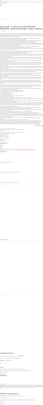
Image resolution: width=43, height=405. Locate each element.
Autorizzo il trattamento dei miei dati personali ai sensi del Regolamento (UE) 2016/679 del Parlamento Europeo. (21, 400)
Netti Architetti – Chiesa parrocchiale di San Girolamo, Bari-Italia (9, 182)
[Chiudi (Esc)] (0, 403)
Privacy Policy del (3, 372)
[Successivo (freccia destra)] (2, 404)
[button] (21, 24)
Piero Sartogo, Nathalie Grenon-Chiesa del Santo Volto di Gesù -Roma (10, 172)
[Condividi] (2, 403)
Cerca (1, 1)
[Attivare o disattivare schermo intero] (4, 403)
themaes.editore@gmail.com (4, 382)
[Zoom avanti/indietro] (5, 403)
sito (6, 372)
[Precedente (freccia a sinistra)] (0, 404)
